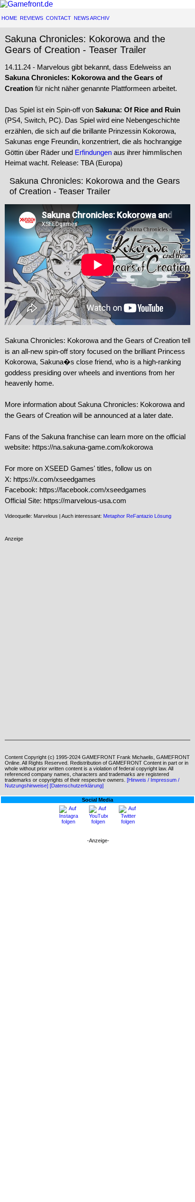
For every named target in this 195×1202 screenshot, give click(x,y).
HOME (9, 18)
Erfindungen (93, 152)
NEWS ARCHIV (91, 18)
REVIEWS (31, 18)
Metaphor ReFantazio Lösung (137, 516)
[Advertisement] (97, 639)
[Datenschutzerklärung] (77, 785)
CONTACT (58, 18)
